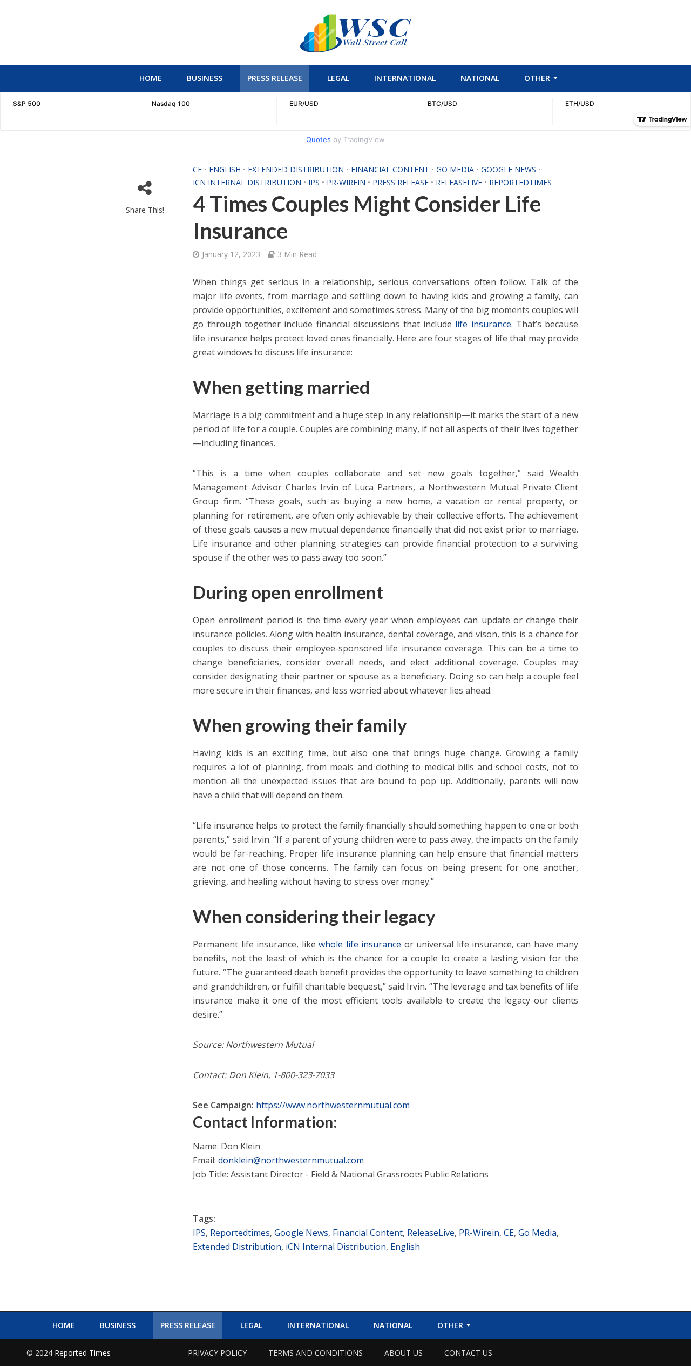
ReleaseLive (459, 182)
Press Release (274, 78)
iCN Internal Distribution (247, 182)
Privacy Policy (217, 1353)
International (405, 78)
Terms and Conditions (315, 1353)
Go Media (455, 169)
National (479, 78)
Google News (508, 169)
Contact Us (468, 1353)
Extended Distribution (296, 169)
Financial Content (390, 169)
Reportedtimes (520, 182)
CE (197, 169)
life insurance (483, 324)
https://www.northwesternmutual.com (333, 1105)
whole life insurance (360, 944)
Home (150, 78)
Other (537, 78)
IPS (314, 182)
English (225, 169)
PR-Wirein (346, 182)
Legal (338, 78)
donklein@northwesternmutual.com (291, 1160)
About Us (403, 1353)
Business (204, 78)
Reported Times (84, 1353)
